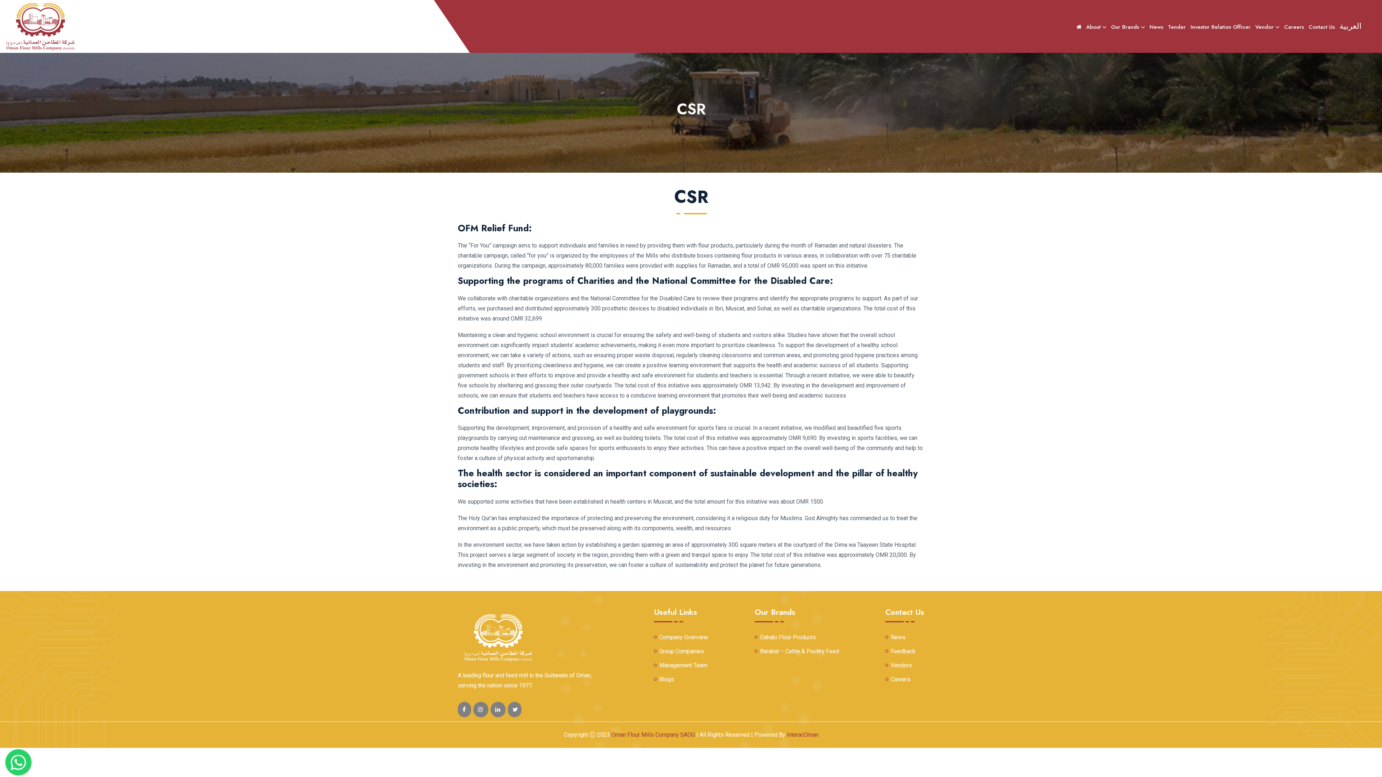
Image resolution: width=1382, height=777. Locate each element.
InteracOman (802, 734)
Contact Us (1322, 27)
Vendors (901, 665)
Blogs (666, 679)
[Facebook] (464, 709)
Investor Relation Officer (1221, 27)
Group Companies (681, 651)
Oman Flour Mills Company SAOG (653, 734)
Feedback (903, 651)
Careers (1294, 27)
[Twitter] (480, 709)
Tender (1177, 27)
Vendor (1264, 27)
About (1093, 27)
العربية (1350, 26)
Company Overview (683, 637)
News (1156, 27)
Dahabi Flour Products (788, 637)
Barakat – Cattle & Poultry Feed (799, 651)
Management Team (683, 665)
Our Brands (1125, 27)
